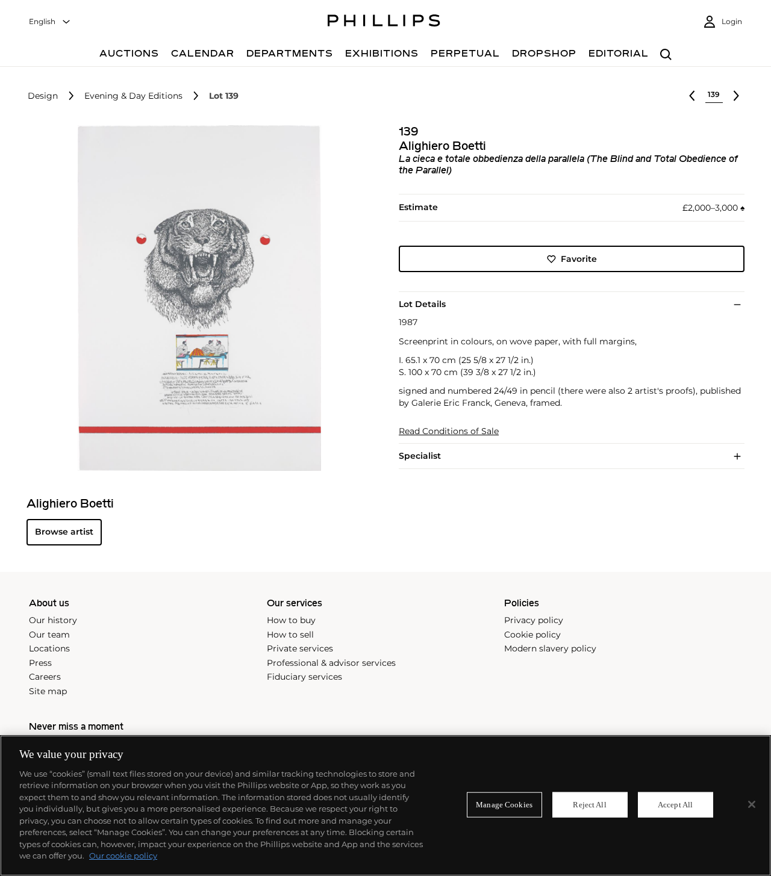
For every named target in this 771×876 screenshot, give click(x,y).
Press (40, 662)
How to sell (290, 634)
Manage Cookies (504, 804)
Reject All (589, 804)
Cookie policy (532, 634)
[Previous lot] (692, 95)
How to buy (291, 620)
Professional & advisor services (331, 662)
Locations (49, 648)
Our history (53, 620)
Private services (300, 648)
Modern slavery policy (550, 648)
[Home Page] (384, 22)
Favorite (579, 258)
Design (43, 96)
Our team (49, 634)
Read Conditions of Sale (449, 431)
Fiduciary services (304, 676)
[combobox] (50, 22)
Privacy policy (533, 620)
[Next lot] (736, 95)
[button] (195, 298)
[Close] (751, 804)
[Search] (666, 55)
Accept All (675, 804)
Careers (45, 676)
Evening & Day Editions (133, 96)
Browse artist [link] (64, 531)
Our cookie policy (123, 855)
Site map (48, 691)
